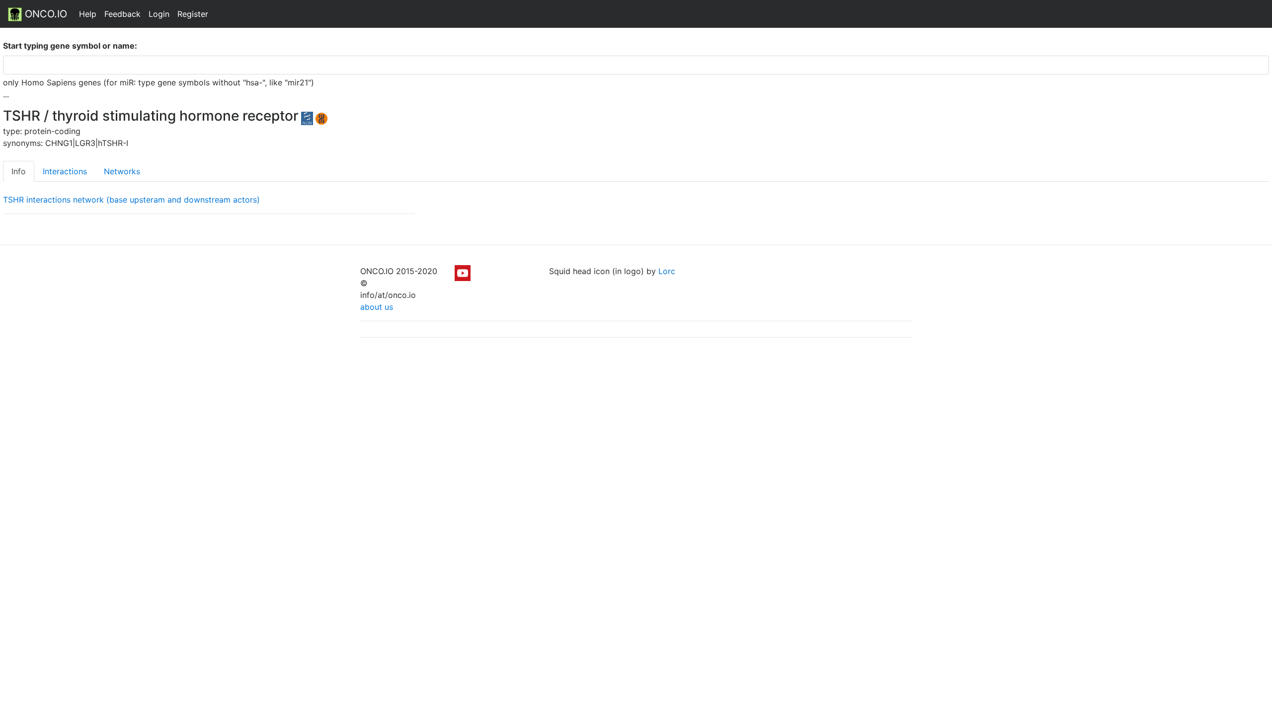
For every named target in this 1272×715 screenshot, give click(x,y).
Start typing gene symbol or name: (70, 46)
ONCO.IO (44, 14)
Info (18, 171)
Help (87, 14)
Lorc (666, 271)
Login (159, 14)
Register (192, 14)
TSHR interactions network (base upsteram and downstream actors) (131, 200)
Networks (122, 171)
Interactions (65, 171)
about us (376, 307)
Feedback (122, 14)
